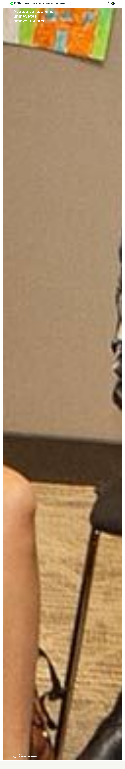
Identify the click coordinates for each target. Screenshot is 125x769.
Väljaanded (49, 3)
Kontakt (62, 3)
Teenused (27, 3)
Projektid (34, 3)
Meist (56, 3)
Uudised (41, 3)
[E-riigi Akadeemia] (15, 3)
